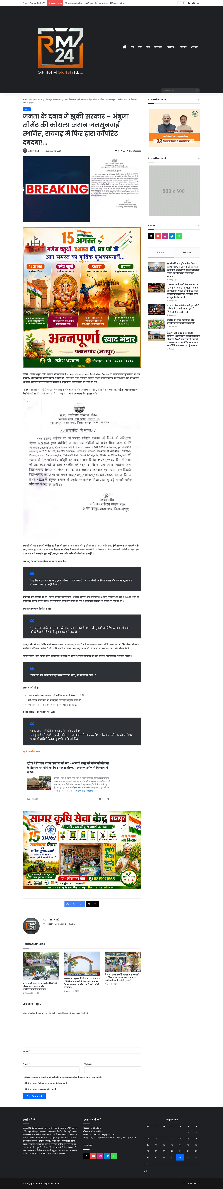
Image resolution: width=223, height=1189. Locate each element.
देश (132, 47)
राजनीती (183, 47)
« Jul (146, 1171)
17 (148, 1151)
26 (164, 1157)
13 (172, 1145)
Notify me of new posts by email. (41, 1089)
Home (28, 99)
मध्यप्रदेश (158, 47)
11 (156, 1145)
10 (148, 1145)
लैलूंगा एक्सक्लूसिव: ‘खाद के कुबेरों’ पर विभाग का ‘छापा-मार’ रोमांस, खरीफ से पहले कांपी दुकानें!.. (122, 977)
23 (196, 1151)
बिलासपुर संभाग (51, 99)
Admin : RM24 (34, 151)
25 (156, 1157)
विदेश (140, 47)
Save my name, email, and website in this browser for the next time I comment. (63, 1077)
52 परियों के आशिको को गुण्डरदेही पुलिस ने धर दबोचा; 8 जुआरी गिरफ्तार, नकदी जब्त (183, 308)
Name (26, 1051)
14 (180, 1145)
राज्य (148, 47)
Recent (161, 252)
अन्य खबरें (194, 47)
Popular (187, 252)
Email (26, 1064)
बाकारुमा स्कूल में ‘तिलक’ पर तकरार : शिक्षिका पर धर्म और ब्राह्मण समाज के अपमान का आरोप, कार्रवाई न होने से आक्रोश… (82, 983)
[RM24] (61, 50)
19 (164, 1151)
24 (148, 1157)
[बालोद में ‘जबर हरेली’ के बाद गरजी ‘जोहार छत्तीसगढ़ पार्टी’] (156, 324)
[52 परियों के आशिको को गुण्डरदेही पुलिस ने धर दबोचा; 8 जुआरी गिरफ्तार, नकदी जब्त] (156, 309)
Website (88, 1064)
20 (172, 1151)
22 (188, 1151)
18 (156, 1151)
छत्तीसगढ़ (170, 47)
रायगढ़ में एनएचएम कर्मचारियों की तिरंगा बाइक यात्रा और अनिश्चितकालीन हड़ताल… (40, 986)
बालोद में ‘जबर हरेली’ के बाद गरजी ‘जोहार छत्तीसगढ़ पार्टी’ (85, 3)
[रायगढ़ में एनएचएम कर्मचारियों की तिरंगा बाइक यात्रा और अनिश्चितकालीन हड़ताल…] (41, 966)
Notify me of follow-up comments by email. (46, 1083)
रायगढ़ (60, 99)
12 (164, 1145)
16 (196, 1145)
